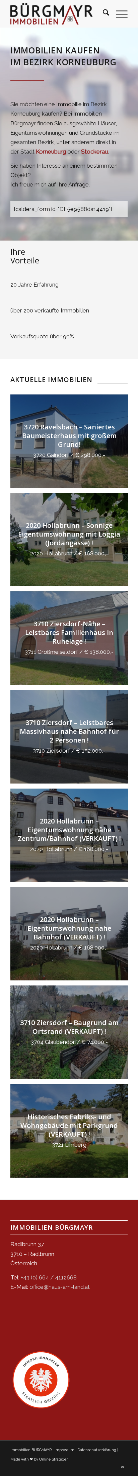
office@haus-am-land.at (59, 1286)
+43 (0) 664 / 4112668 (49, 1277)
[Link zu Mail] (123, 1468)
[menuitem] (102, 13)
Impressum (64, 1450)
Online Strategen (54, 1459)
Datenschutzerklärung (96, 1450)
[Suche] (102, 13)
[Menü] (118, 13)
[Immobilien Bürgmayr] (51, 13)
